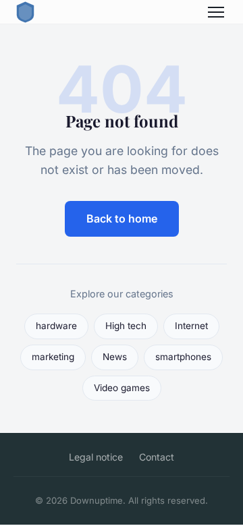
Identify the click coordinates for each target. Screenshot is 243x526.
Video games (122, 387)
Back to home (121, 218)
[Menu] (216, 12)
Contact (156, 457)
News (115, 356)
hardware (56, 325)
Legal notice (96, 457)
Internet (191, 325)
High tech (125, 325)
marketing (53, 356)
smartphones (183, 356)
